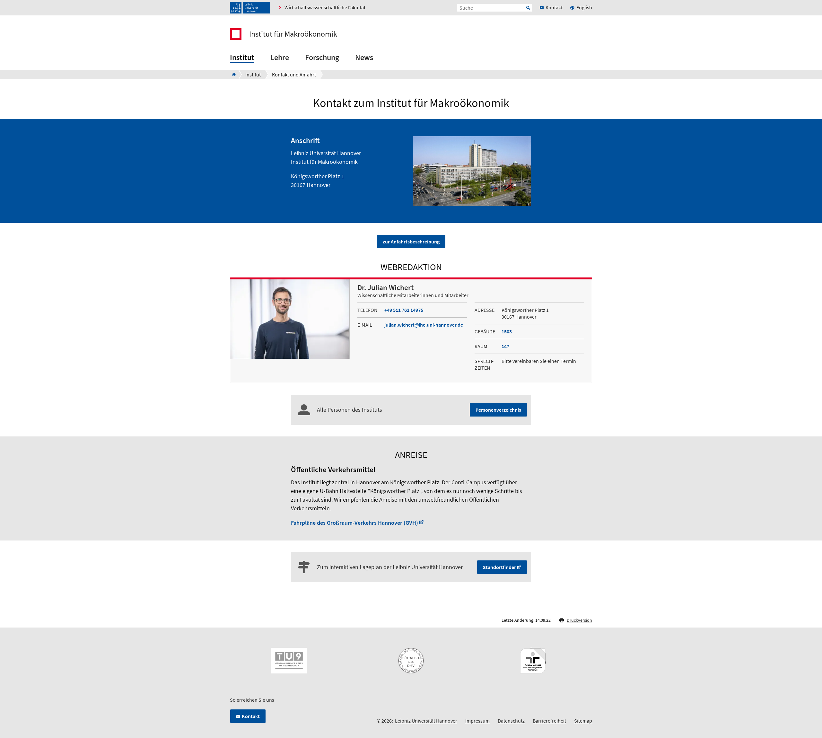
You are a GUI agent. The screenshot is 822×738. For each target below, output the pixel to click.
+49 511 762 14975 (403, 310)
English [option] (584, 7)
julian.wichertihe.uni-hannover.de (423, 324)
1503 (507, 331)
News (364, 57)
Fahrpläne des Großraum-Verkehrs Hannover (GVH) (354, 522)
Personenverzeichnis (498, 410)
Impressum (477, 720)
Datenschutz (511, 720)
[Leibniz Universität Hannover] (250, 7)
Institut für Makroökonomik (293, 34)
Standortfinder (499, 567)
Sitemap (583, 720)
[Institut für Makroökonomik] (232, 74)
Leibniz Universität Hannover (426, 720)
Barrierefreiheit (549, 720)
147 (505, 346)
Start (528, 8)
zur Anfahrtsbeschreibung (411, 241)
